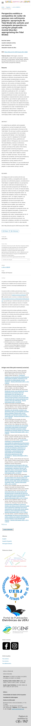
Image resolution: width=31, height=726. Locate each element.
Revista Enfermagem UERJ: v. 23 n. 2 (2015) (15, 483)
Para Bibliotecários (6, 663)
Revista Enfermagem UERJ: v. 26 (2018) (15, 401)
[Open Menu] (2, 2)
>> (6, 524)
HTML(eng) (15, 231)
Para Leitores (5, 658)
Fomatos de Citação (7, 259)
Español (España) (7, 541)
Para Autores (5, 661)
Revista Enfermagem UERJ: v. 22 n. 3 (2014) (16, 512)
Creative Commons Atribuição (19, 295)
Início (3, 7)
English (4, 539)
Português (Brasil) (7, 543)
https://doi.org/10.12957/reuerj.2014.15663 (16, 52)
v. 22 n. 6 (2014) (16, 7)
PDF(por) (6, 231)
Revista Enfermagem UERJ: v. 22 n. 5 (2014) (16, 498)
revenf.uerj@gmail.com (18, 709)
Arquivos (8, 7)
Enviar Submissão (7, 529)
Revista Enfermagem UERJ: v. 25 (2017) (16, 472)
